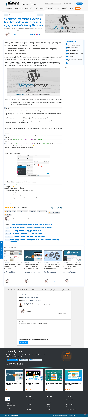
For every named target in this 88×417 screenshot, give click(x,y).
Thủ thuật (6, 14)
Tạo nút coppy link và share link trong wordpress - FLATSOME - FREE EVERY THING (35, 294)
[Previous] (5, 381)
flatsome (27, 309)
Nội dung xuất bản (56, 415)
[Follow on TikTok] (64, 3)
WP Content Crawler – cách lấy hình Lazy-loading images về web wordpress (73, 383)
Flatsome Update (9, 8)
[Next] (83, 381)
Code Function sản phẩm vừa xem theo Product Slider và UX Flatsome (14, 383)
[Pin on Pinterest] (58, 208)
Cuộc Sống (64, 8)
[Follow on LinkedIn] (70, 3)
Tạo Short (8, 214)
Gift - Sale (7, 230)
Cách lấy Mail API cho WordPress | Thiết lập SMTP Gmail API (33, 383)
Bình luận (20, 325)
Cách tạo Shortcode (23, 211)
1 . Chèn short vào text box (72, 56)
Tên (19, 334)
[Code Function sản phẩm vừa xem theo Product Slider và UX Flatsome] (33, 255)
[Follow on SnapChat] (66, 3)
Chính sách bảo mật (64, 415)
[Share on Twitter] (54, 208)
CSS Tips (35, 8)
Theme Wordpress (9, 236)
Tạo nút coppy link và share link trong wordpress (30, 297)
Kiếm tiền (78, 8)
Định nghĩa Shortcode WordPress (73, 47)
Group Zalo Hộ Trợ (79, 3)
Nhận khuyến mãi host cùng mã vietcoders (26, 234)
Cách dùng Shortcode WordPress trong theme (75, 53)
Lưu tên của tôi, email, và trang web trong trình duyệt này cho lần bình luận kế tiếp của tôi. (34, 339)
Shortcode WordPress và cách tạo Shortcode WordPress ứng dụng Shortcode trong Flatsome (23, 22)
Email (37, 334)
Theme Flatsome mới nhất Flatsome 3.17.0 (29, 237)
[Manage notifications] (85, 414)
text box (39, 175)
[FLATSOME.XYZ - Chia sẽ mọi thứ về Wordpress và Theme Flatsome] (12, 3)
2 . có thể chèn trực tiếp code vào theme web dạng (75, 60)
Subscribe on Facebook (36, 359)
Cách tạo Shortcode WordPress (73, 50)
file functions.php (43, 211)
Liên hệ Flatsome (72, 415)
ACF (15, 211)
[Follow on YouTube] (72, 3)
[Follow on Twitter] (67, 3)
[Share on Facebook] (52, 208)
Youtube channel (13, 359)
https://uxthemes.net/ (12, 203)
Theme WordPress (28, 8)
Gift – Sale (57, 8)
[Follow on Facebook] (63, 3)
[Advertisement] (47, 36)
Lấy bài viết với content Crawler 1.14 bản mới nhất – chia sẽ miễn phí (53, 383)
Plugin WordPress (18, 8)
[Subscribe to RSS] (69, 3)
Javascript (42, 8)
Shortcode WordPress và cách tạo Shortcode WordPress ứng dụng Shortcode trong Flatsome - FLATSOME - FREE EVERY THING (42, 315)
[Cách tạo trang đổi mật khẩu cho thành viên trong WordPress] (53, 255)
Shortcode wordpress (55, 212)
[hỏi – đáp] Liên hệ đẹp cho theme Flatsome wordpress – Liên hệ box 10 (31, 227)
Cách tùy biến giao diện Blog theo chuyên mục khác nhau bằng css (31, 224)
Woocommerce (49, 8)
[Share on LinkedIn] (61, 208)
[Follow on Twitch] (74, 3)
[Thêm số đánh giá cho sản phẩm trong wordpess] (13, 255)
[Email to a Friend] (56, 208)
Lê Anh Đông (13, 34)
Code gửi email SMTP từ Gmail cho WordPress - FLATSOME (31, 300)
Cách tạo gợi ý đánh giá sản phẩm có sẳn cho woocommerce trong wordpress (34, 241)
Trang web (55, 334)
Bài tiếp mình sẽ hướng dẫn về (72, 62)
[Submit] (60, 4)
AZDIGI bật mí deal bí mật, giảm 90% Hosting (26, 231)
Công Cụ (70, 8)
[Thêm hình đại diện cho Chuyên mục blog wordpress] (72, 255)
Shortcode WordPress (20, 94)
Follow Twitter (24, 359)
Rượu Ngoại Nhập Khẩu (27, 303)
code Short (33, 211)
